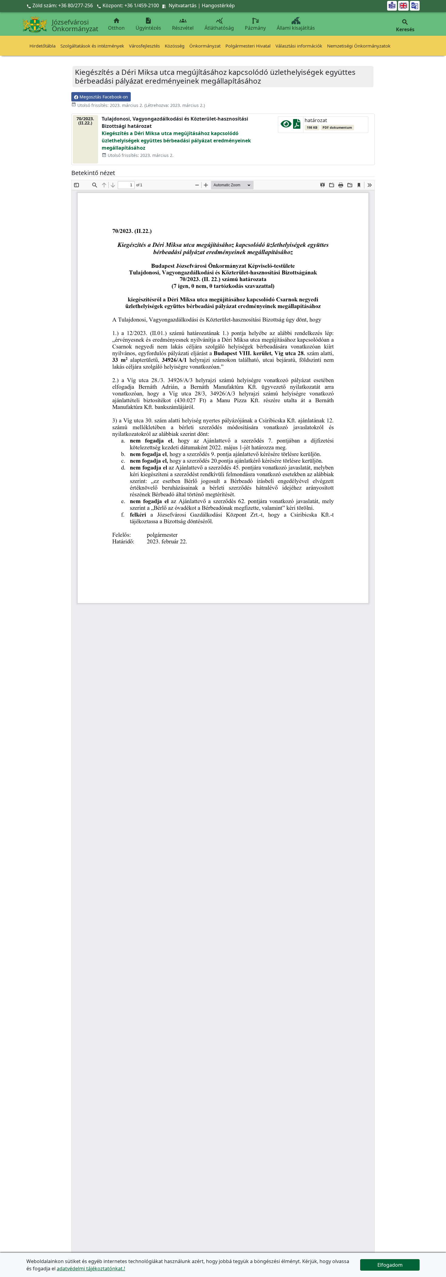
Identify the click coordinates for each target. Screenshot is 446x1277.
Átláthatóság (219, 24)
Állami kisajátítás (296, 28)
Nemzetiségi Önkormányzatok (358, 46)
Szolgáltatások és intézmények (92, 46)
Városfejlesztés (144, 46)
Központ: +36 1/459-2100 (131, 5)
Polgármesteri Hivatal (248, 46)
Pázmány (255, 28)
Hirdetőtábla (42, 46)
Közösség (174, 46)
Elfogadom (390, 1265)
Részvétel (183, 24)
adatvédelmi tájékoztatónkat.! (91, 1268)
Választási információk (298, 46)
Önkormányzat (205, 46)
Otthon (116, 24)
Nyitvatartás (183, 5)
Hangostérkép (218, 5)
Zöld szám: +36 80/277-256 (60, 5)
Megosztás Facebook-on (103, 97)
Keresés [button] (405, 25)
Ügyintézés (148, 24)
